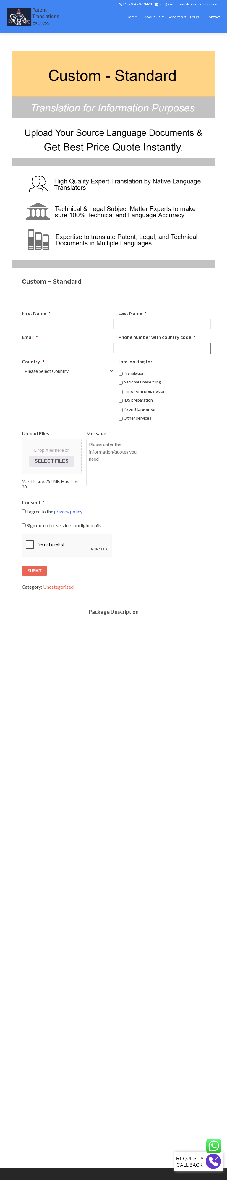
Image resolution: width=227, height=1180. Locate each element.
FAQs (194, 17)
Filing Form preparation (145, 391)
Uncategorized (58, 587)
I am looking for (136, 361)
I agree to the (55, 511)
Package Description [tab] (114, 611)
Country (33, 361)
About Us (152, 17)
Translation (134, 372)
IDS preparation (138, 399)
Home (132, 17)
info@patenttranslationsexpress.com (189, 4)
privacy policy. (68, 511)
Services (175, 17)
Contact (213, 17)
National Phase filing (142, 381)
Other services (137, 417)
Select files (52, 461)
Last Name (133, 313)
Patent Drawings (139, 409)
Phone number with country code (157, 337)
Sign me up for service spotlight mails (64, 525)
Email (30, 337)
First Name (36, 313)
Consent (33, 502)
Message (96, 433)
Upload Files (35, 433)
